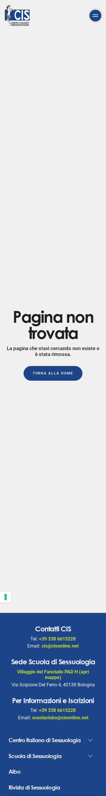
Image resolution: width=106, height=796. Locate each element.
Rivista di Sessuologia (34, 787)
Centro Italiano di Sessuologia (45, 740)
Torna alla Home (53, 374)
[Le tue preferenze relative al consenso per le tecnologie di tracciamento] (5, 597)
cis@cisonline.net (60, 646)
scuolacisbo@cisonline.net (60, 717)
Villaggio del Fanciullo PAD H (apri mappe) (53, 674)
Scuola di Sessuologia (35, 755)
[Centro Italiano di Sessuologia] (17, 15)
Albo (14, 771)
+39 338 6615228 (57, 639)
